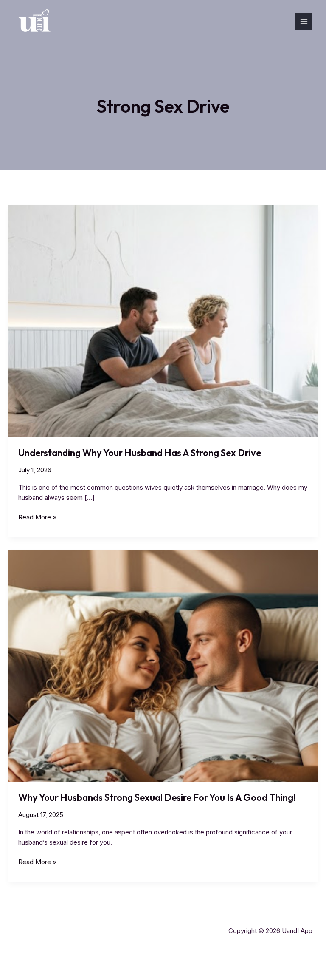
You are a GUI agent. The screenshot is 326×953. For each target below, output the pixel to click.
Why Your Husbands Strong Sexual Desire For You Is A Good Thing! (157, 797)
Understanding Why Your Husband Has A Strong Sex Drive (139, 453)
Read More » (37, 517)
